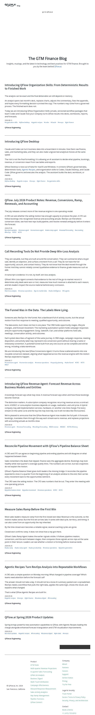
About (64, 664)
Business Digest (36, 678)
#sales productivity (35, 548)
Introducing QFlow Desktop (22, 141)
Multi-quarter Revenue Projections (43, 668)
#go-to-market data (40, 291)
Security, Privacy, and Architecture (75, 700)
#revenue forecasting (24, 427)
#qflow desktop (24, 122)
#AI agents (65, 291)
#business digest (40, 598)
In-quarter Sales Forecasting (41, 672)
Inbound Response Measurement (43, 689)
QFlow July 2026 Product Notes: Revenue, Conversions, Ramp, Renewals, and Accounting (44, 201)
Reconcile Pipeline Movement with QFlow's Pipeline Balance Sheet (47, 446)
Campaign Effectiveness (39, 685)
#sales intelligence (55, 291)
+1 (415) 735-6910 (69, 713)
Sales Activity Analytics (39, 692)
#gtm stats (57, 633)
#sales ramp (9, 548)
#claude (53, 122)
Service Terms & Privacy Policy (73, 697)
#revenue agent (24, 230)
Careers (65, 671)
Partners (65, 667)
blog (18, 6)
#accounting (79, 230)
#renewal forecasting (66, 230)
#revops (60, 122)
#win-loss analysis (11, 291)
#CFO (20, 232)
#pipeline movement (29, 490)
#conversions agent (37, 230)
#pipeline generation (65, 548)
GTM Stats (34, 665)
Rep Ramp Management (39, 695)
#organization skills (11, 122)
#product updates (11, 230)
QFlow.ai (57, 66)
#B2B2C (62, 427)
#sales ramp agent (51, 230)
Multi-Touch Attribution (39, 682)
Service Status (67, 678)
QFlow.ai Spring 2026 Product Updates (29, 617)
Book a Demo (67, 710)
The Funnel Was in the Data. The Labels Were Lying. (36, 310)
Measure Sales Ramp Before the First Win (30, 509)
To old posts (75, 647)
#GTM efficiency (72, 427)
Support (65, 674)
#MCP (7, 365)
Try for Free (66, 684)
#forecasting (52, 598)
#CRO (14, 232)
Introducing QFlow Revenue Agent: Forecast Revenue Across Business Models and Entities (42, 385)
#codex (46, 122)
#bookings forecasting (40, 427)
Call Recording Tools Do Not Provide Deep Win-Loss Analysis (42, 251)
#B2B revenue (53, 427)
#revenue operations (25, 291)
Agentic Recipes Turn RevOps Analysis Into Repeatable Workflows (46, 567)
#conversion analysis (26, 363)
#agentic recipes (36, 122)
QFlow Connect (36, 702)
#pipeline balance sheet (13, 490)
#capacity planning (57, 363)
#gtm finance (69, 122)
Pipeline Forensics (37, 699)
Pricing (64, 681)
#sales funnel (69, 363)
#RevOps (8, 232)
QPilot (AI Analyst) (37, 675)
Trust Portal (66, 694)
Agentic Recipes (28, 169)
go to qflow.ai (47, 12)
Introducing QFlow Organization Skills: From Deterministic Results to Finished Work (46, 86)
